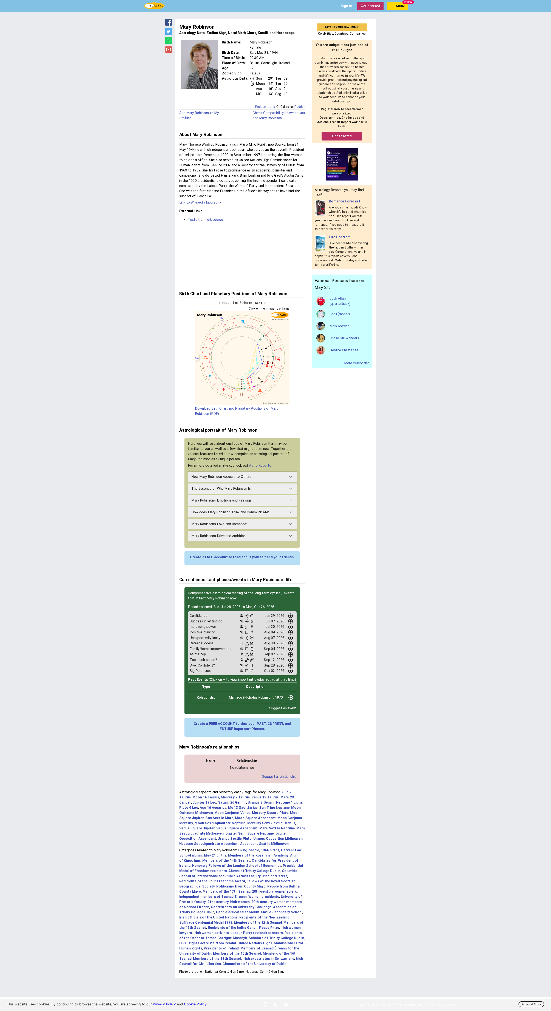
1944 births (270, 850)
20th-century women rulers (274, 891)
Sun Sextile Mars (219, 818)
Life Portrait (339, 237)
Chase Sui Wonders (344, 338)
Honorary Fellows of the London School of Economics (236, 866)
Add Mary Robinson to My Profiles (199, 115)
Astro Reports (260, 465)
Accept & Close (531, 1004)
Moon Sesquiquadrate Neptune (220, 823)
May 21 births (215, 855)
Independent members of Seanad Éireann (213, 897)
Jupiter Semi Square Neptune (249, 833)
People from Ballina (283, 886)
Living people (248, 850)
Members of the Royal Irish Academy (258, 855)
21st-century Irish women (228, 902)
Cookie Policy (195, 1004)
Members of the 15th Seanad (237, 953)
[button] (242, 477)
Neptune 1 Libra (289, 802)
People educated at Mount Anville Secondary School (259, 912)
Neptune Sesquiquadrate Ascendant (209, 844)
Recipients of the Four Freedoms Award (212, 881)
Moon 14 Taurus (205, 797)
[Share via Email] (168, 51)
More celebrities (357, 363)
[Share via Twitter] (168, 33)
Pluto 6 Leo (188, 808)
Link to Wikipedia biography (200, 202)
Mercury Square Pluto (270, 813)
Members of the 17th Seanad (227, 891)
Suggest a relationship (279, 777)
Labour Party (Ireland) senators (257, 933)
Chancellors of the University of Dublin (254, 964)
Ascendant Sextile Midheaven (264, 844)
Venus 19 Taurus (265, 797)
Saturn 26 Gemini (232, 802)
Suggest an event (283, 708)
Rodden (299, 106)
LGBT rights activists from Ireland (207, 943)
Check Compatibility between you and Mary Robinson (279, 115)
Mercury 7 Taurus (235, 797)
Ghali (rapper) (340, 314)
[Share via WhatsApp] (168, 42)
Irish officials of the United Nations (208, 917)
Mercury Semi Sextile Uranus (271, 823)
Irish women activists (211, 933)
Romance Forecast (344, 201)
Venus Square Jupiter (197, 828)
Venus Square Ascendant (237, 828)
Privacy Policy (164, 1004)
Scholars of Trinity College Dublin (276, 938)
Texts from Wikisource (205, 220)
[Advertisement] (242, 256)
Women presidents (263, 897)
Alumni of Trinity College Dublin (254, 871)
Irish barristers (274, 876)
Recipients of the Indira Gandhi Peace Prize (243, 928)
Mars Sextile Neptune (277, 828)
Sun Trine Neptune (274, 808)
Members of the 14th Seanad (226, 860)
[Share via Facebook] (168, 24)
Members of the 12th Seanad (258, 922)
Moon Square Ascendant (255, 818)
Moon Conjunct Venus (232, 813)
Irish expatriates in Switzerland (268, 959)
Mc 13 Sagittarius (243, 808)
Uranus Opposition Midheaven (278, 839)
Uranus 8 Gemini (261, 802)
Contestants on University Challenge (241, 907)
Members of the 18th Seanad (217, 959)
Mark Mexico (340, 326)
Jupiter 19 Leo (204, 802)
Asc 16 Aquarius (213, 808)
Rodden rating (265, 106)
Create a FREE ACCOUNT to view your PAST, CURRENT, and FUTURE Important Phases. (242, 726)
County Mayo (190, 891)
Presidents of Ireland (221, 948)
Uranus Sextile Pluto (235, 839)
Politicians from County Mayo (241, 886)
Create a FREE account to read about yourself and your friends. (242, 557)
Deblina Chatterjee (344, 350)
